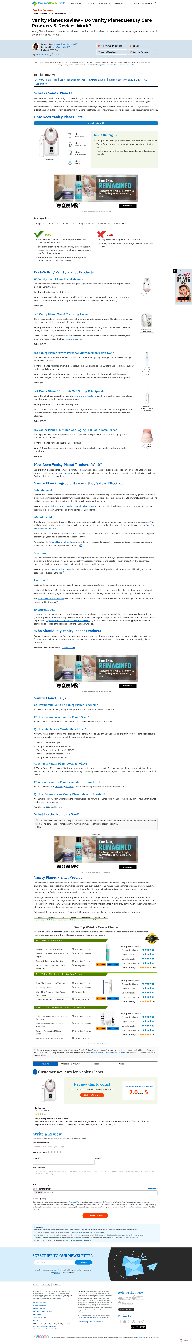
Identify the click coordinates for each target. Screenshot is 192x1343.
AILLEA (47, 807)
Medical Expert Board (40, 1302)
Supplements (104, 3)
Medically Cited (42, 55)
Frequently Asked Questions (42, 1311)
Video (121, 1064)
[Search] (155, 3)
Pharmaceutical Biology (61, 569)
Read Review (113, 964)
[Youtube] (125, 1321)
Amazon (58, 786)
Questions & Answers (70, 1064)
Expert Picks (120, 3)
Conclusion (41, 83)
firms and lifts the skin (83, 396)
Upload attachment (42, 1189)
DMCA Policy (57, 1285)
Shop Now (101, 964)
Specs (136, 45)
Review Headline (41, 1142)
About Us (36, 1285)
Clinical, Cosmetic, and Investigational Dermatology (74, 506)
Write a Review (140, 52)
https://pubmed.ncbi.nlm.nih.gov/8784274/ (78, 1240)
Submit (83, 1262)
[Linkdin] (138, 1321)
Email (98, 1158)
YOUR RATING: (40, 1152)
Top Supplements (76, 79)
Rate (48, 79)
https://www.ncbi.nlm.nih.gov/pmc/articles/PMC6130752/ (125, 1237)
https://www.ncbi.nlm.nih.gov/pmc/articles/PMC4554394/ (87, 1232)
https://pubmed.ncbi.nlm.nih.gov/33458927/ (131, 1235)
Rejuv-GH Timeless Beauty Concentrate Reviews (68, 620)
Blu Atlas (59, 807)
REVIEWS (133, 3)
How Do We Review (39, 1305)
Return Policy (37, 1314)
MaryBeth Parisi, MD (61, 47)
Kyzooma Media (140, 1337)
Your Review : (39, 1167)
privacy (57, 1273)
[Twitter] (134, 1321)
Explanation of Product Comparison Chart (96, 1043)
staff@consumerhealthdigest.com (44, 1326)
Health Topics (77, 3)
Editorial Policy (46, 1285)
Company (146, 3)
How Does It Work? (96, 79)
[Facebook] (120, 1321)
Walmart (70, 786)
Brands (91, 3)
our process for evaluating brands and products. (115, 65)
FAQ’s (146, 79)
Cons (62, 79)
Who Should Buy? (132, 79)
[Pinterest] (129, 1321)
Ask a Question (108, 52)
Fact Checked (59, 55)
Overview (39, 79)
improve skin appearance (62, 473)
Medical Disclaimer (100, 1310)
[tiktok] (143, 1321)
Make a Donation (126, 1309)
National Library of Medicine (62, 542)
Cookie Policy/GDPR (39, 1317)
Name (36, 1158)
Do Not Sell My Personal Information (90, 1322)
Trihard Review (68, 647)
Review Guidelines (75, 1202)
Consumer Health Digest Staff (63, 44)
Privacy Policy (94, 1317)
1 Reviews (111, 45)
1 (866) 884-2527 (52, 1329)
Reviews (45, 1064)
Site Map (36, 1320)
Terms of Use (130, 1207)
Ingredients (115, 79)
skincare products (72, 339)
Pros (55, 79)
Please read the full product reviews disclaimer (108, 1052)
